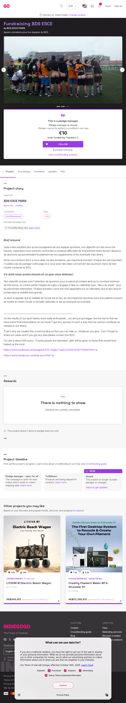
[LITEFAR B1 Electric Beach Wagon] (32, 544)
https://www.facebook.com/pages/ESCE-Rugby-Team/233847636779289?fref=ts (51, 349)
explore (79, 510)
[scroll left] (3, 70)
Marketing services (112, 632)
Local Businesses (13, 216)
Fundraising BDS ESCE (28, 24)
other (47, 216)
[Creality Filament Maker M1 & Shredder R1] (94, 544)
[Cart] (92, 6)
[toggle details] (60, 603)
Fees (104, 628)
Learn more (26, 485)
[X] (9, 639)
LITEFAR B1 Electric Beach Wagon (28, 583)
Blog (73, 635)
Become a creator (111, 635)
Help (78, 463)
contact (19, 205)
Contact (74, 628)
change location (77, 15)
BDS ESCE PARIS (16, 28)
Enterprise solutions (112, 639)
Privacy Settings (12, 683)
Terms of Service (12, 680)
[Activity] (99, 6)
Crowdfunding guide (96, 463)
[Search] (61, 6)
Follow (63, 144)
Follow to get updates (97, 487)
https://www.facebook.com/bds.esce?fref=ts (29, 355)
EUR (71, 6)
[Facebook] (5, 639)
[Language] (85, 6)
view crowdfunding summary (63, 154)
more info (8, 205)
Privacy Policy (11, 676)
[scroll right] (122, 70)
